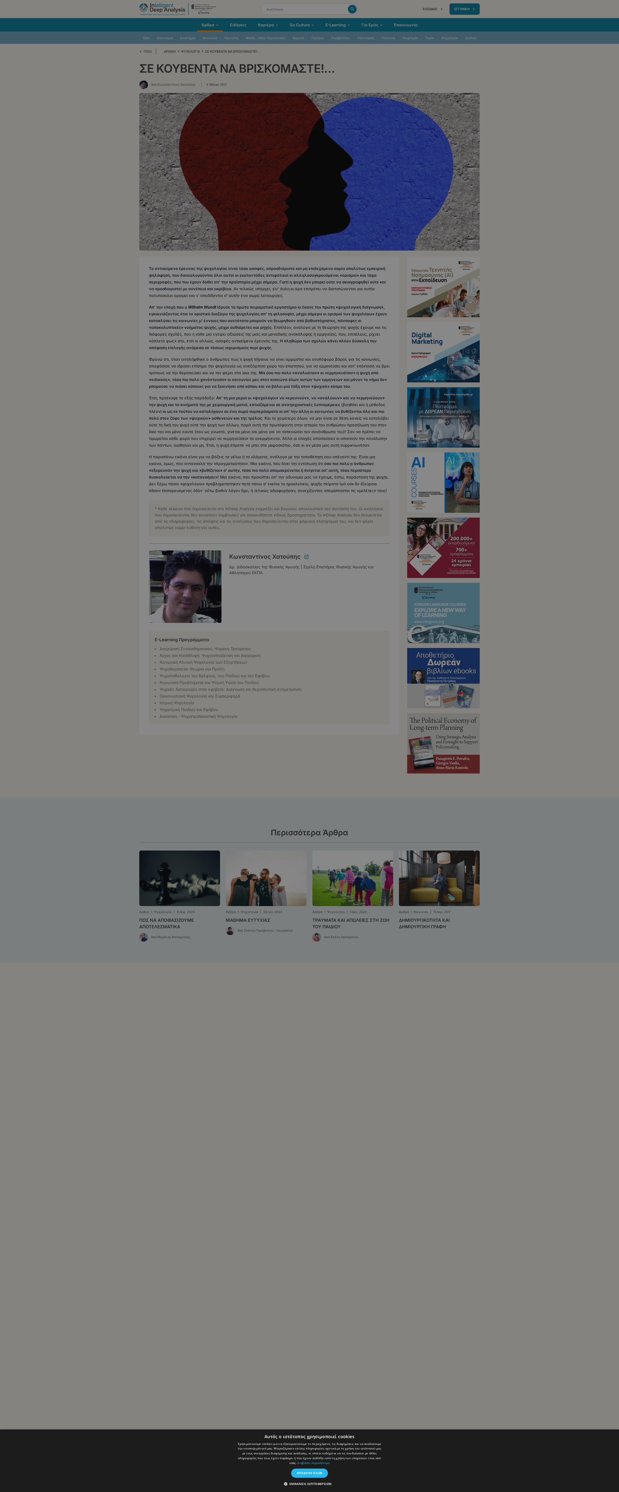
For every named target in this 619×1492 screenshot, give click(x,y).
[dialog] (309, 746)
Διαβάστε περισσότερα (313, 1463)
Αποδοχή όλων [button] (310, 1473)
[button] (309, 1483)
